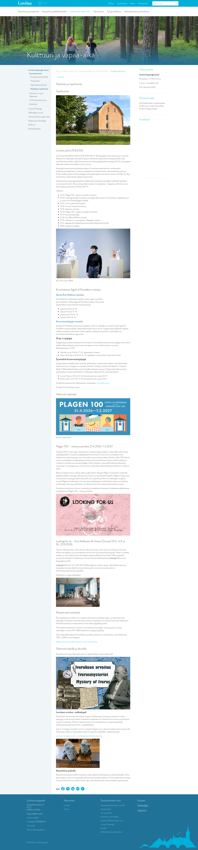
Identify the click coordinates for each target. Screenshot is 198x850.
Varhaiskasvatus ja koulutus (136, 11)
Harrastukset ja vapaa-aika (39, 116)
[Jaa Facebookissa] (62, 789)
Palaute (111, 3)
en (45, 3)
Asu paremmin (106, 812)
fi (40, 3)
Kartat (132, 3)
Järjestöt (141, 810)
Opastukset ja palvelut (38, 85)
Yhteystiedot (143, 3)
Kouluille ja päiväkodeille (39, 77)
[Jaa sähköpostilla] (77, 789)
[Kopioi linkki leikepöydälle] (82, 789)
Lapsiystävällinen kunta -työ (112, 820)
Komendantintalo (35, 73)
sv (43, 3)
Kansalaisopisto (34, 128)
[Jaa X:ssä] (67, 789)
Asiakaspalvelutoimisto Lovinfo (113, 805)
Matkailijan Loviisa (35, 112)
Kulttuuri (31, 124)
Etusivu (58, 71)
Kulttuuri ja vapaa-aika (80, 11)
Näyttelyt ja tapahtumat (39, 89)
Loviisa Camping (34, 108)
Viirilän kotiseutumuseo (38, 100)
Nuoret (103, 828)
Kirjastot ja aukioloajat (37, 120)
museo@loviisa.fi (102, 383)
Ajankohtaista (122, 3)
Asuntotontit (106, 809)
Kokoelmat (33, 104)
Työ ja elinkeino (114, 11)
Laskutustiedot (33, 817)
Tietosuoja (31, 825)
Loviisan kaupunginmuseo (38, 69)
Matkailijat (142, 805)
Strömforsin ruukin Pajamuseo (36, 95)
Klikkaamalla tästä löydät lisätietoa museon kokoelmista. (77, 641)
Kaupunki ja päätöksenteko (54, 11)
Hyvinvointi (98, 11)
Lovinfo (67, 805)
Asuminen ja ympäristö (28, 11)
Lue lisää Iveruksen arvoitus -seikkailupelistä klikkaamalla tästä (79, 736)
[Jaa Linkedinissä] (72, 789)
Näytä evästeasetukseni (36, 829)
